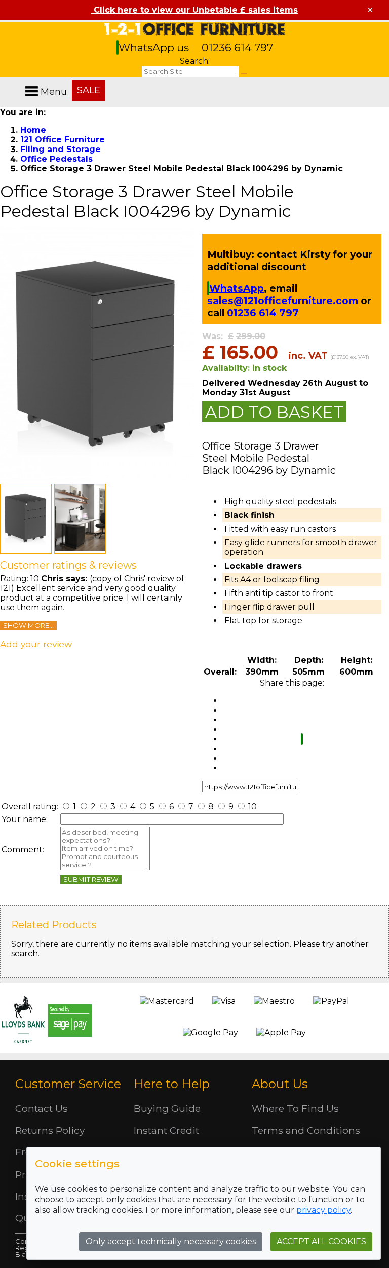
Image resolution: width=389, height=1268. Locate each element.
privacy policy (323, 1210)
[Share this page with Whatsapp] (302, 739)
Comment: (23, 849)
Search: (195, 61)
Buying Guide (167, 1108)
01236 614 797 (237, 47)
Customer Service (68, 1083)
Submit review (91, 879)
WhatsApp (236, 288)
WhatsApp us (155, 47)
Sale (88, 90)
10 (251, 806)
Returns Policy (50, 1130)
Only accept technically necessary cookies (171, 1241)
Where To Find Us (295, 1108)
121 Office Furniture (194, 29)
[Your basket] (386, 81)
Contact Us (41, 1108)
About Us (280, 1083)
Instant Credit (166, 1130)
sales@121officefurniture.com (282, 300)
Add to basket (274, 412)
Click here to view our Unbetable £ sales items (194, 10)
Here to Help (172, 1083)
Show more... (28, 625)
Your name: (25, 819)
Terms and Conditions (306, 1130)
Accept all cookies (321, 1241)
